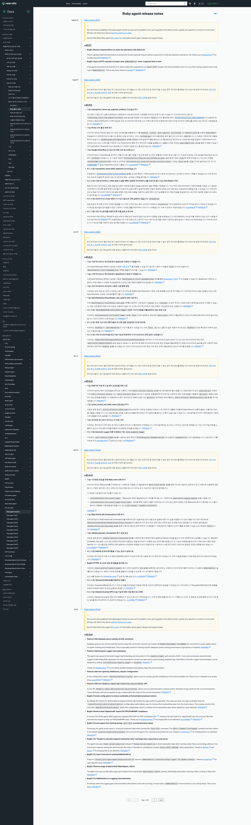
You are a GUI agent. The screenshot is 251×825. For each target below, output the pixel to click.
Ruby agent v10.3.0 (92, 609)
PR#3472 (165, 692)
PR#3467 (146, 662)
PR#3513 (129, 588)
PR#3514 (102, 547)
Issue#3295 (133, 165)
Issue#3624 (190, 207)
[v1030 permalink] (94, 634)
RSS (215, 13)
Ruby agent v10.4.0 (92, 450)
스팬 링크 (125, 266)
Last (161, 800)
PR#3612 (116, 195)
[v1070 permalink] (93, 105)
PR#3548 (129, 440)
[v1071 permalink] (92, 45)
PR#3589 (128, 294)
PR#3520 (95, 559)
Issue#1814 (96, 680)
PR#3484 (107, 763)
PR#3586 (151, 270)
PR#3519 (141, 600)
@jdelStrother (102, 440)
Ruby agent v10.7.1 (92, 20)
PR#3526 (91, 511)
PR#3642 (105, 58)
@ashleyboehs (146, 719)
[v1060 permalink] (93, 257)
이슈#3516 (130, 600)
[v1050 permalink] (94, 381)
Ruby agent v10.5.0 (92, 356)
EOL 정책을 (142, 97)
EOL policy (115, 38)
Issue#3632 (133, 222)
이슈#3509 (140, 576)
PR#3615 (96, 124)
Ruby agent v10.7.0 (92, 79)
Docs (68, 3)
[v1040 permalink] (94, 475)
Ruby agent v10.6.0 (92, 232)
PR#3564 (122, 318)
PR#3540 (115, 416)
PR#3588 (187, 306)
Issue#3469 (185, 719)
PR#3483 (124, 750)
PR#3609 (144, 165)
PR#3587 (158, 282)
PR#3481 (106, 680)
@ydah (130, 70)
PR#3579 (108, 331)
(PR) (155, 716)
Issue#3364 (92, 547)
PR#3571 (197, 346)
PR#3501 (95, 787)
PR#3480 (205, 647)
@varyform (185, 732)
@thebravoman (110, 576)
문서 (136, 146)
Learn (85, 3)
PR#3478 (91, 735)
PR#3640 (139, 70)
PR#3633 (144, 222)
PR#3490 (91, 775)
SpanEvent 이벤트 (171, 279)
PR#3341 (104, 219)
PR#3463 (201, 707)
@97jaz (206, 747)
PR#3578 (156, 146)
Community (76, 3)
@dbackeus (207, 55)
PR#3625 (201, 207)
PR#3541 (100, 401)
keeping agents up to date (121, 33)
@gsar (89, 750)
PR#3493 (94, 529)
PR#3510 (151, 576)
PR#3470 (196, 719)
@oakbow (208, 759)
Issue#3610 (105, 195)
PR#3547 (146, 428)
